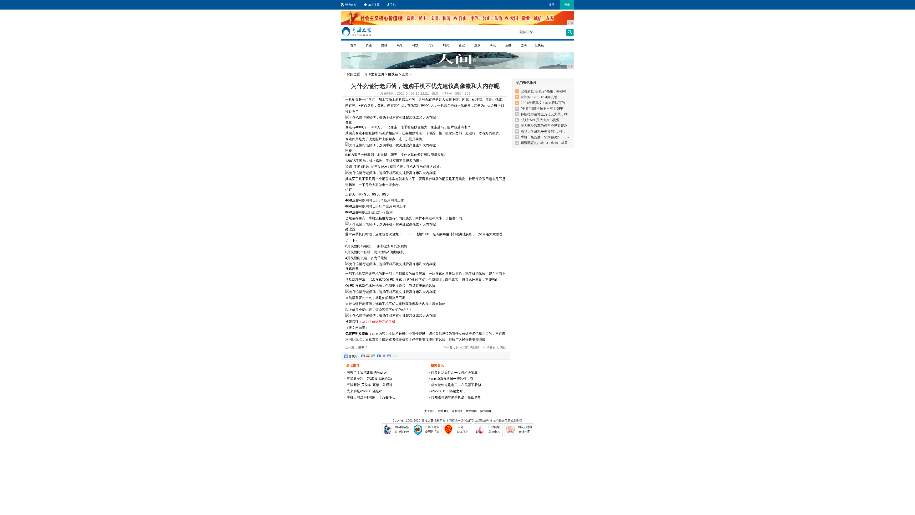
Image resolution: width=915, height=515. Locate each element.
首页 (353, 45)
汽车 (431, 45)
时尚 (446, 45)
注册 (551, 4)
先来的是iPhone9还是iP (364, 391)
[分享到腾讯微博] (373, 355)
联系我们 (443, 411)
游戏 (477, 45)
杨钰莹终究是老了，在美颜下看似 (456, 385)
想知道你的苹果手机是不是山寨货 (456, 397)
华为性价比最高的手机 (378, 322)
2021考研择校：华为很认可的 (543, 103)
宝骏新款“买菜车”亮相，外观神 (369, 385)
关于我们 (430, 411)
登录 (567, 4)
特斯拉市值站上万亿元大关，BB (544, 114)
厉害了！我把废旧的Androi (366, 372)
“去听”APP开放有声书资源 (540, 120)
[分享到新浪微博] (368, 355)
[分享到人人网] (378, 355)
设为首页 (351, 4)
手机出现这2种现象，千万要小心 (371, 397)
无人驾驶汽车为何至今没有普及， (546, 126)
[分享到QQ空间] (362, 355)
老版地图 (457, 411)
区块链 (539, 45)
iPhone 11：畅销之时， (448, 391)
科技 (415, 45)
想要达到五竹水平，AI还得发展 (454, 372)
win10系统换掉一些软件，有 (452, 379)
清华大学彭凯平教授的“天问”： (543, 131)
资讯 (369, 45)
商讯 (493, 45)
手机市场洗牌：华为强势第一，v (545, 137)
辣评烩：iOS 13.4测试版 (539, 97)
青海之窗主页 (374, 74)
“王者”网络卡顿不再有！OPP (542, 108)
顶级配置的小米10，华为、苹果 (544, 143)
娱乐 (400, 45)
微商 (524, 45)
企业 (462, 45)
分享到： (354, 356)
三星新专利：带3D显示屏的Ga (369, 379)
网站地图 (471, 411)
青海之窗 (427, 420)
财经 (384, 45)
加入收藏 (374, 4)
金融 (508, 45)
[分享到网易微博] (383, 355)
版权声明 (485, 411)
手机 (393, 4)
